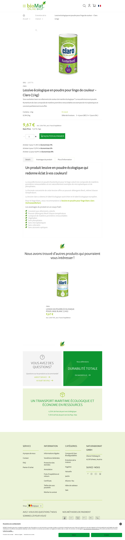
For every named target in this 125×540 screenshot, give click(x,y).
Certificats (48, 481)
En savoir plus (81, 375)
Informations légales (51, 453)
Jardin (67, 476)
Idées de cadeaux (71, 485)
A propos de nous (29, 453)
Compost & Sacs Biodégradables (71, 454)
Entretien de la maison (40, 17)
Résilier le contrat (50, 492)
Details (28, 160)
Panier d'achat (28, 467)
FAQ (24, 463)
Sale (66, 490)
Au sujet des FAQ (43, 381)
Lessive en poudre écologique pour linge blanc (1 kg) (60, 310)
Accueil (25, 19)
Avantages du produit (44, 160)
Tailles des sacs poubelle (49, 486)
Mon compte (89, 5)
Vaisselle (68, 472)
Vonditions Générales (52, 458)
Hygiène (68, 467)
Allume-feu (69, 481)
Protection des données (49, 464)
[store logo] (36, 6)
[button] (99, 6)
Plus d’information (65, 160)
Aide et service (40, 377)
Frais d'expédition (55, 125)
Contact (26, 458)
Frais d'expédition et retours (51, 475)
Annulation (48, 469)
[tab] (28, 159)
